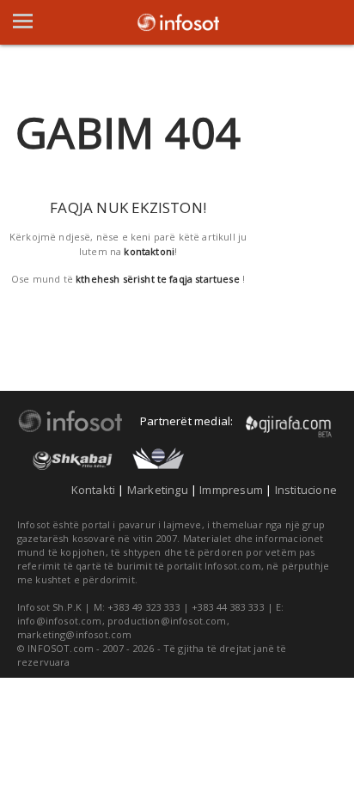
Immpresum (231, 489)
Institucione (306, 489)
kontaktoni (149, 251)
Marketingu (157, 489)
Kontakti (93, 489)
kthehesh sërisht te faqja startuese (158, 278)
